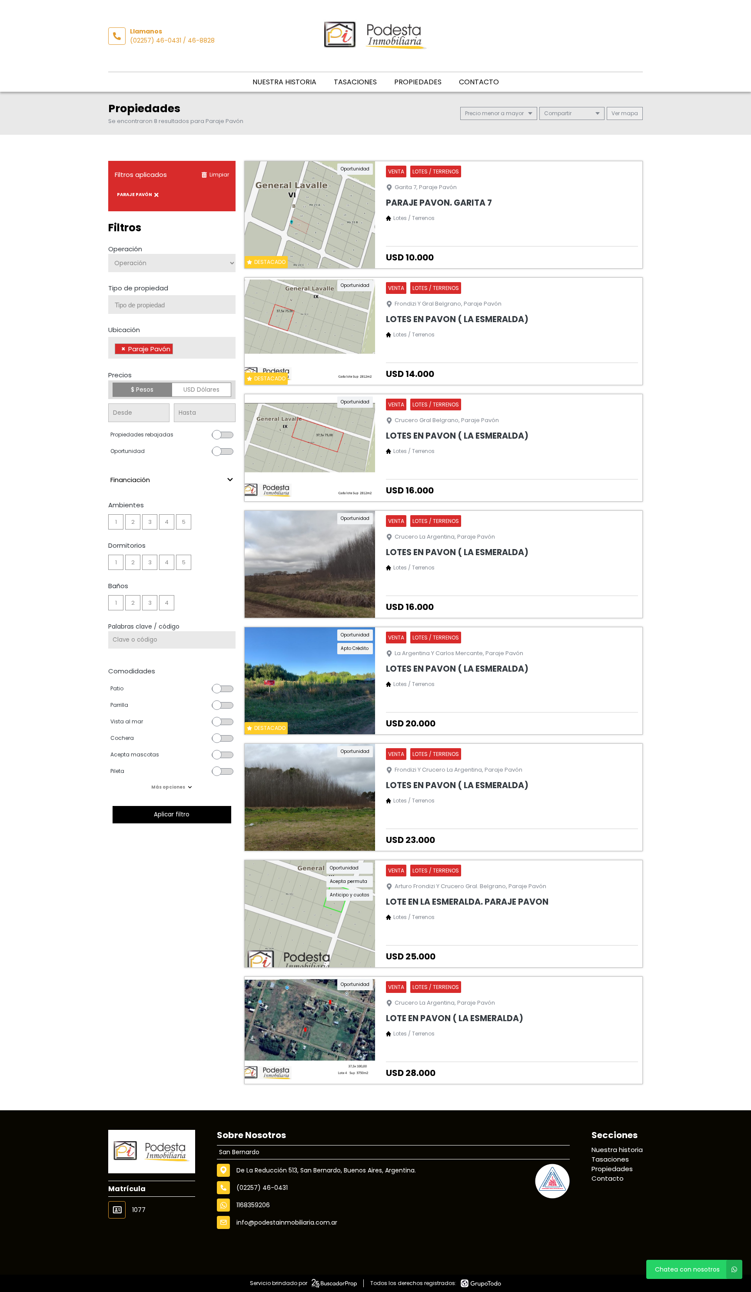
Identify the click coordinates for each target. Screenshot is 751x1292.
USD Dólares (201, 389)
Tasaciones (355, 82)
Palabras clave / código (143, 626)
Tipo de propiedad (138, 288)
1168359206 (253, 1205)
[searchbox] (175, 305)
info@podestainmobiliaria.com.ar (286, 1222)
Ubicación (124, 329)
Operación (125, 248)
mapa (629, 113)
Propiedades (418, 82)
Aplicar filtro (171, 814)
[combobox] (172, 304)
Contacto (479, 82)
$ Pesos (142, 389)
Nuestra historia (284, 82)
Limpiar (219, 174)
